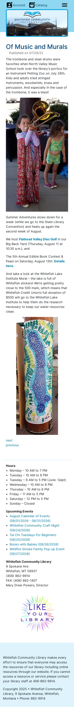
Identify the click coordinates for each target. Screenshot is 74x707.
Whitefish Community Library (37, 17)
